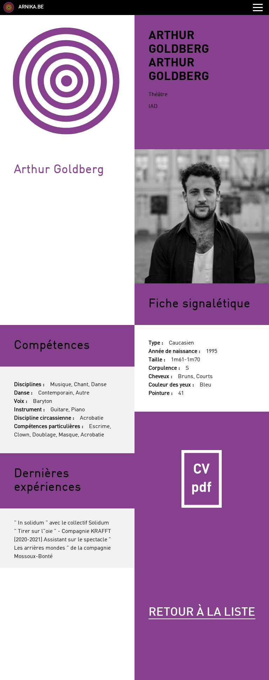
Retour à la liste (202, 612)
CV (201, 479)
